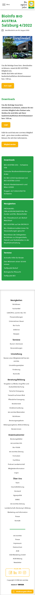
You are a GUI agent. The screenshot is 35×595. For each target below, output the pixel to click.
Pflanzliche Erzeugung (16, 399)
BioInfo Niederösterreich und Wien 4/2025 (15, 185)
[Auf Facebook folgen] (10, 572)
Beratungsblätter (16, 439)
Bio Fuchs (16, 325)
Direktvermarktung (16, 408)
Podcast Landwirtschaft (16, 464)
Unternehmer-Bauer (16, 321)
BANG (17, 499)
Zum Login (8, 86)
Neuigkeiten (16, 300)
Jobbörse (16, 330)
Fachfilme (16, 460)
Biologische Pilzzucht (12, 272)
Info (16, 443)
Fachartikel (16, 308)
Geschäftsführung (17, 487)
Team (17, 483)
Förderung (16, 369)
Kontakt (17, 521)
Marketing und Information (18, 512)
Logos (16, 473)
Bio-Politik (16, 447)
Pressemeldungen (16, 317)
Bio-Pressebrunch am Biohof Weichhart (15, 219)
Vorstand (17, 491)
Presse (17, 516)
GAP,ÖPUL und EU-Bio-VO (16, 313)
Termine (16, 339)
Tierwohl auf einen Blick (16, 395)
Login (6, 125)
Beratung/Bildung (16, 379)
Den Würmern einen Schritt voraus (15, 262)
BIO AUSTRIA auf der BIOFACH (16, 224)
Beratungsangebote (16, 420)
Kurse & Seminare (16, 344)
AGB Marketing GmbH (17, 555)
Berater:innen (16, 429)
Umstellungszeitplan (16, 365)
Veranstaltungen (16, 348)
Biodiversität (16, 404)
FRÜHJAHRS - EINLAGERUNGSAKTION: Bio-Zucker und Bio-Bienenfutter (16, 211)
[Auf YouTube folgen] (20, 572)
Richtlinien (16, 304)
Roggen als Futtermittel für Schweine (15, 192)
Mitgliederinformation (16, 468)
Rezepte (16, 334)
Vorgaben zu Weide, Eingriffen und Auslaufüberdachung (16, 385)
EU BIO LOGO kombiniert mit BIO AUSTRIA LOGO (16, 179)
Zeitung (16, 452)
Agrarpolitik (17, 495)
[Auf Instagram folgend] (24, 572)
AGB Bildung (17, 559)
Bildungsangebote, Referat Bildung (16, 425)
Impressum (17, 543)
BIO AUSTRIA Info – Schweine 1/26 (16, 166)
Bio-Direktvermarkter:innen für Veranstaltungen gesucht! (16, 229)
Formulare (16, 456)
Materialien (16, 412)
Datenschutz (17, 547)
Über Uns (17, 478)
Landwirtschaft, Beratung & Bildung (17, 508)
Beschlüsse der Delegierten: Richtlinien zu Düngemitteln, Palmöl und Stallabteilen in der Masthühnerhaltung (16, 238)
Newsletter (17, 562)
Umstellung (16, 354)
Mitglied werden (10, 144)
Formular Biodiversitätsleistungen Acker (17, 172)
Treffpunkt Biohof (11, 268)
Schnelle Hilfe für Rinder (14, 257)
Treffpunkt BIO (10, 275)
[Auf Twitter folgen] (15, 572)
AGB (17, 551)
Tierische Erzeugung (16, 391)
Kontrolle (16, 374)
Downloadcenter (16, 435)
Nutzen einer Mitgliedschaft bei (16, 359)
